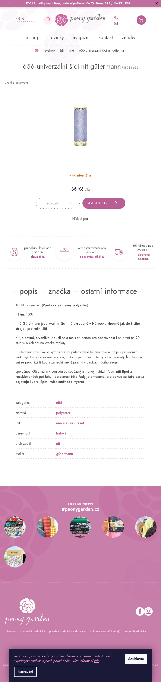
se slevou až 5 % (92, 256)
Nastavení (25, 671)
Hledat (48, 20)
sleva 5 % (38, 256)
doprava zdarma (144, 256)
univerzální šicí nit (70, 423)
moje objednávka (135, 631)
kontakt (11, 631)
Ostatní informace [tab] (109, 291)
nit (58, 443)
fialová (61, 433)
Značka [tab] (59, 291)
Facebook (140, 611)
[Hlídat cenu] (80, 218)
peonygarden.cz (148, 611)
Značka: (17, 83)
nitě (59, 402)
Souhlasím (136, 658)
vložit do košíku (97, 203)
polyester (63, 412)
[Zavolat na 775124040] (118, 17)
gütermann (64, 453)
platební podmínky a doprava (67, 631)
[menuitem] (32, 37)
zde (96, 660)
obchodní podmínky (32, 631)
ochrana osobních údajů (105, 631)
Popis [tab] (28, 291)
